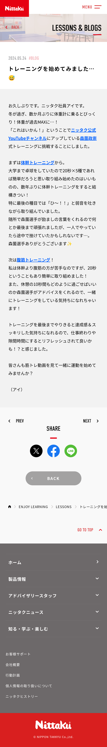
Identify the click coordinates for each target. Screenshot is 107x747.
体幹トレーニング (37, 162)
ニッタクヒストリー (22, 696)
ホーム (15, 562)
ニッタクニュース (26, 612)
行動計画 (13, 675)
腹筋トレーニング (33, 260)
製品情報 (17, 579)
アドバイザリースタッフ (32, 595)
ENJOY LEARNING (33, 506)
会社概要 (13, 664)
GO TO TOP (85, 529)
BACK (15, 27)
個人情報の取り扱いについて (29, 685)
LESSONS (64, 506)
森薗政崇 (88, 138)
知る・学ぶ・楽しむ (28, 629)
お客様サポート (18, 653)
